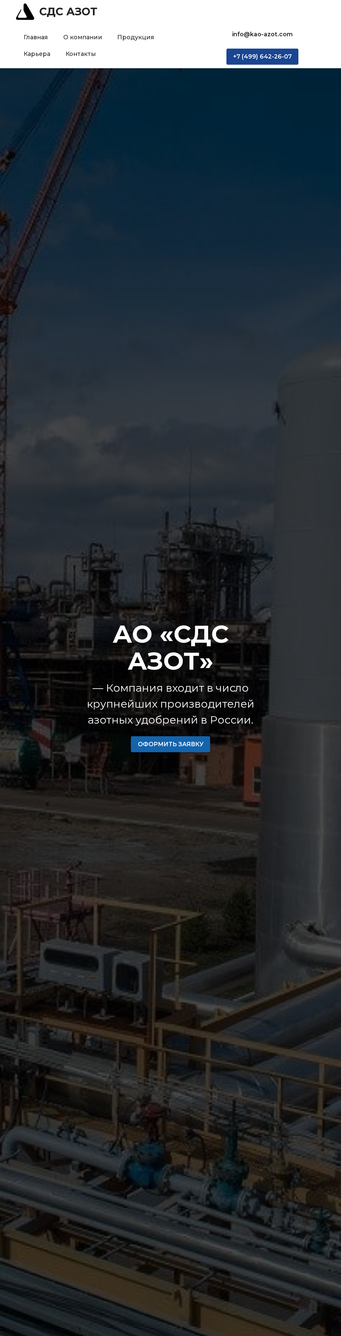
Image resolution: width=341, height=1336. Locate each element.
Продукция (135, 37)
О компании (82, 37)
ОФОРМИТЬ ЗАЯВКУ (170, 744)
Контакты (81, 53)
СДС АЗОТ (68, 11)
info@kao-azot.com (262, 34)
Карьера (37, 53)
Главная (36, 37)
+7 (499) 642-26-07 (262, 56)
